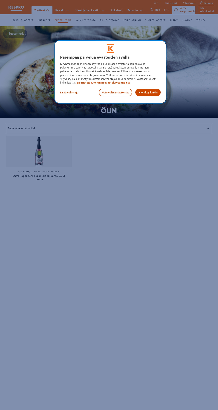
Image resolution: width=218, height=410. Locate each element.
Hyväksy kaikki (148, 92)
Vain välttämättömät (115, 92)
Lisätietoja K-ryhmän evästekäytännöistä (103, 82)
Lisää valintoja (69, 92)
